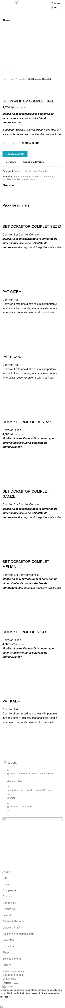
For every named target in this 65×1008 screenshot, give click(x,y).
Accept (6, 1001)
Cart (5, 877)
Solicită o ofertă (11, 958)
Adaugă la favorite (6, 730)
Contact (7, 896)
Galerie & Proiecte (13, 921)
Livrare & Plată (11, 927)
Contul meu (9, 902)
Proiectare (8, 940)
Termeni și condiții (13, 971)
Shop (5, 952)
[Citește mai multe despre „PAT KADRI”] (6, 739)
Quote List (8, 946)
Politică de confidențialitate (18, 933)
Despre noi (9, 909)
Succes (6, 965)
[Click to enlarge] (8, 67)
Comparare (9, 890)
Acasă (6, 871)
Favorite (7, 915)
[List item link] (32, 792)
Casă (5, 884)
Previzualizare (6, 747)
